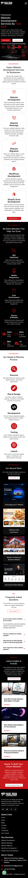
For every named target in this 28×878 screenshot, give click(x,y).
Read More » (7, 704)
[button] (26, 3)
